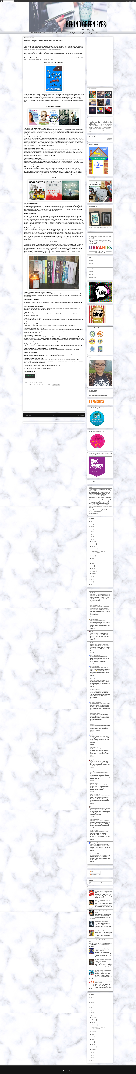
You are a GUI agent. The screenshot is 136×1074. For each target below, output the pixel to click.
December (94, 541)
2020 (92, 526)
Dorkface (92, 632)
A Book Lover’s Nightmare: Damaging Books (98, 795)
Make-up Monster (93, 678)
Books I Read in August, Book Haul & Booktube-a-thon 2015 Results (43, 41)
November (94, 544)
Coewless (92, 735)
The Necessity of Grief (94, 680)
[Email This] (53, 385)
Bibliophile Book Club (94, 666)
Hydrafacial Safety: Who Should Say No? (98, 620)
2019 (92, 529)
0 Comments (39, 382)
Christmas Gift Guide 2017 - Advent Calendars (99, 831)
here (57, 46)
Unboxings (98, 33)
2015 (92, 539)
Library (94, 128)
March (93, 568)
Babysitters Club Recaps (86, 33)
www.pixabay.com (97, 511)
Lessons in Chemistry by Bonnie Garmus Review (99, 644)
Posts (92, 871)
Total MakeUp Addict (94, 830)
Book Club (96, 130)
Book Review (31, 384)
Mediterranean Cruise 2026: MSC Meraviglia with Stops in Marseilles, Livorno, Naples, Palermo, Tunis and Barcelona (99, 608)
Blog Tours (63, 33)
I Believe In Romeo (93, 807)
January (93, 573)
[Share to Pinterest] (59, 385)
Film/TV (90, 130)
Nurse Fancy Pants (94, 783)
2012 (92, 581)
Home (26, 33)
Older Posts (80, 415)
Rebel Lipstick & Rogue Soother (96, 771)
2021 (92, 524)
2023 (92, 521)
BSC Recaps (97, 125)
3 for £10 (66, 244)
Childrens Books (101, 128)
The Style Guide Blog (94, 819)
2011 (92, 584)
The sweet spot (93, 844)
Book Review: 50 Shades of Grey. (101, 921)
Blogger (70, 1070)
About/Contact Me (53, 33)
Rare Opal (92, 642)
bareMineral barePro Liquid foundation (97, 748)
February (94, 571)
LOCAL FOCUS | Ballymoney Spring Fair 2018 (98, 820)
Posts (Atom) (57, 419)
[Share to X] (56, 385)
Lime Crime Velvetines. (94, 855)
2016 (92, 536)
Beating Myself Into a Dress (95, 843)
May (93, 563)
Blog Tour (93, 124)
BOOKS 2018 (91, 263)
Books (100, 124)
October (94, 546)
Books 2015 (81, 57)
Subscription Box (106, 125)
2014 (92, 576)
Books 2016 (91, 268)
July (93, 558)
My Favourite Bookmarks (95, 656)
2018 (92, 531)
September (94, 549)
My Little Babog (93, 592)
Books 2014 (91, 274)
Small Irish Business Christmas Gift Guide (103, 930)
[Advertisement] (54, 399)
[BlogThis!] (54, 385)
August (93, 555)
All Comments (93, 874)
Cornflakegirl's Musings (95, 713)
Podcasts (106, 130)
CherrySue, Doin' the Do (95, 605)
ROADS (26, 249)
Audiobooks (106, 127)
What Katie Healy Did (94, 853)
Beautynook (92, 724)
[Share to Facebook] (57, 385)
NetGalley (101, 130)
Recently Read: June (94, 784)
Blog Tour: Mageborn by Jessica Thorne (97, 703)
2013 (92, 579)
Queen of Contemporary (95, 794)
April (93, 566)
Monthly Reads (73, 33)
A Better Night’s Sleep (94, 633)
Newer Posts (27, 415)
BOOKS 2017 (91, 266)
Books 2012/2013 (92, 277)
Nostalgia (91, 125)
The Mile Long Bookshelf (95, 689)
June (93, 561)
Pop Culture (107, 124)
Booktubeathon (37, 384)
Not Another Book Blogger (95, 702)
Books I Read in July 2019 (95, 714)
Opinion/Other (99, 127)
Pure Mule (65, 162)
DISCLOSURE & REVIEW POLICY (38, 33)
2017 (92, 534)
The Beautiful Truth (94, 747)
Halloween (108, 128)
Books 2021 (91, 260)
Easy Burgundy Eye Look (94, 725)
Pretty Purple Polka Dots (95, 655)
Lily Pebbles (92, 760)
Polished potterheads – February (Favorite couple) (100, 736)
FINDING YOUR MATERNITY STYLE (96, 761)
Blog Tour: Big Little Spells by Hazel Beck (103, 891)
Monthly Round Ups (46, 384)
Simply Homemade (94, 619)
